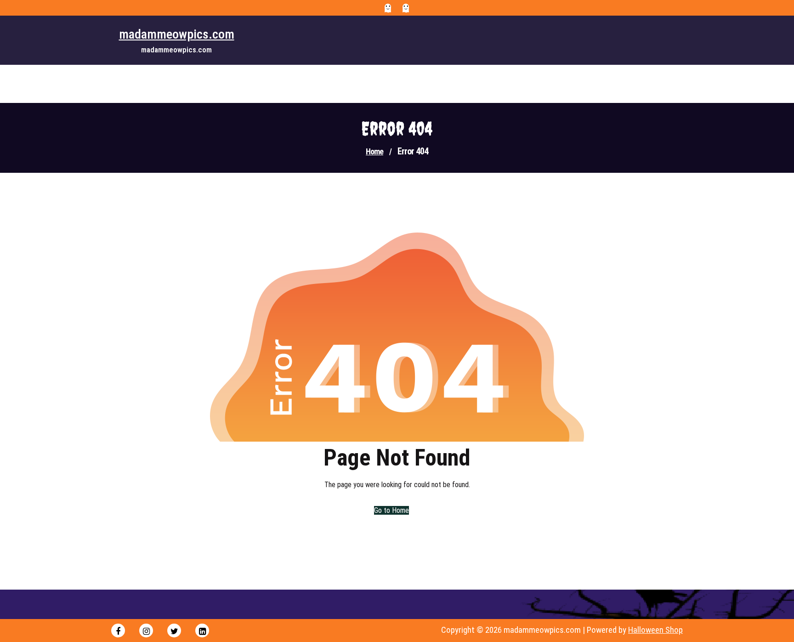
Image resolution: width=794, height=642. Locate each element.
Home (374, 151)
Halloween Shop (655, 630)
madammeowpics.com (176, 34)
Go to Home (391, 510)
